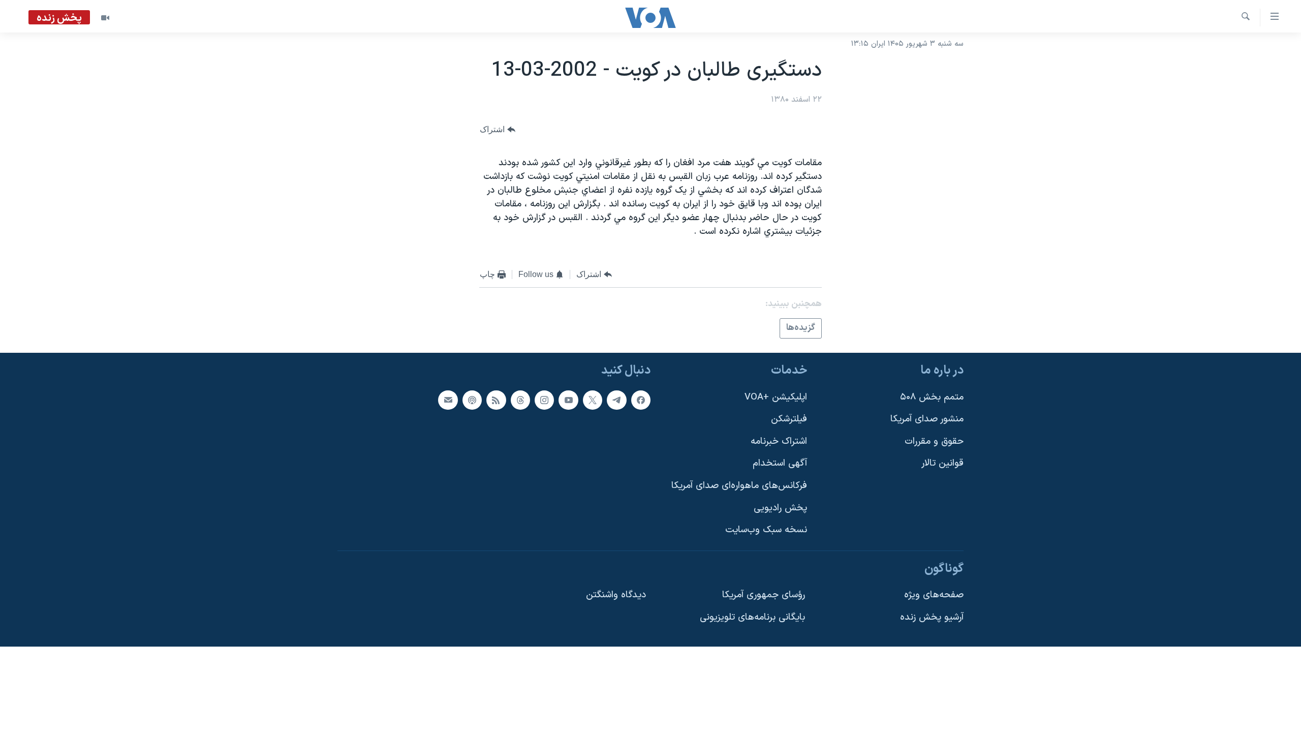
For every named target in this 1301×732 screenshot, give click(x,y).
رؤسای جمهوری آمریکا (763, 595)
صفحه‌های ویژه (934, 595)
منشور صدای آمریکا (927, 419)
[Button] (497, 129)
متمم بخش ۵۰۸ (932, 397)
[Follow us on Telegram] (616, 399)
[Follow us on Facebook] (640, 399)
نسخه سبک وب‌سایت (766, 530)
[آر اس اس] (496, 399)
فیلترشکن (789, 419)
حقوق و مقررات (934, 441)
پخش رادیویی (780, 507)
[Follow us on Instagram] (544, 399)
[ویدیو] (105, 17)
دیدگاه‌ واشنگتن (616, 595)
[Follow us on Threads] (520, 399)
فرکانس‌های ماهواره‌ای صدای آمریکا (739, 486)
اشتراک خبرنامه (779, 441)
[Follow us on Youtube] (568, 399)
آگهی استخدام (780, 463)
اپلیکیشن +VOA (776, 397)
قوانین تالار (942, 463)
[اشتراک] (447, 399)
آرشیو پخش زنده (932, 617)
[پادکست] (472, 399)
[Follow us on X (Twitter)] (592, 399)
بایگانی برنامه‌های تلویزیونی (752, 617)
